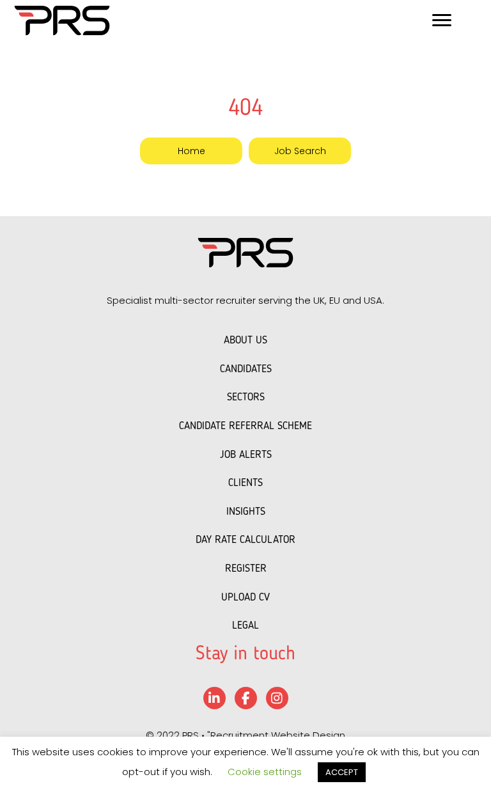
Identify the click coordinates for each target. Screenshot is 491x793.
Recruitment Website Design (277, 735)
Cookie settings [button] (265, 771)
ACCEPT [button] (341, 772)
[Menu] (441, 20)
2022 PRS (178, 735)
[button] (191, 150)
